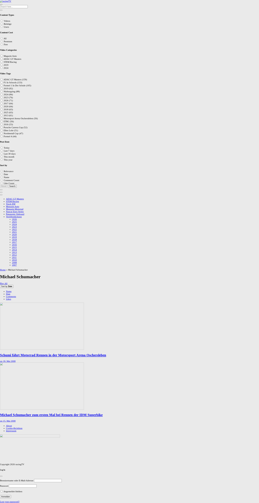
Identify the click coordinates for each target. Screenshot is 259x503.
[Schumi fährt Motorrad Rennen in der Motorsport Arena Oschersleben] (129, 326)
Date (8, 294)
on (8, 361)
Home (3, 270)
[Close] (1, 476)
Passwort (4, 486)
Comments (11, 296)
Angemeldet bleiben (12, 491)
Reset (3, 186)
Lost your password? (9, 501)
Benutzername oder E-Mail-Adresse (16, 480)
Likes (8, 299)
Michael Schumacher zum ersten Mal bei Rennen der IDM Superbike (51, 415)
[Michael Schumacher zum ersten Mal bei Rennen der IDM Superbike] (129, 386)
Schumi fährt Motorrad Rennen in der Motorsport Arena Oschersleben (53, 355)
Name (9, 291)
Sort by (6, 286)
